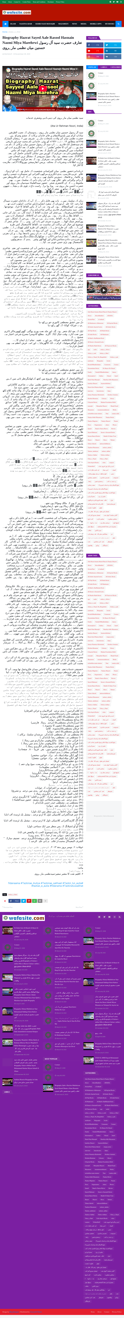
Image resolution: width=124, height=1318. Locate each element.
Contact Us (17, 2)
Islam (109, 391)
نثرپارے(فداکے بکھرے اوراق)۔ (98, 538)
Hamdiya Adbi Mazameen (110, 379)
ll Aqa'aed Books (92, 402)
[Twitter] (23, 901)
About (10, 2)
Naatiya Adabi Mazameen (95, 417)
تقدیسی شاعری (104, 477)
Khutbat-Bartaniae (93, 398)
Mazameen (91, 410)
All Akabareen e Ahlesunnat (95, 323)
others (107, 425)
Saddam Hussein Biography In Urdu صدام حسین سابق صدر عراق (26, 1081)
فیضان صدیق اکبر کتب (94, 515)
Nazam (116, 421)
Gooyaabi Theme (36, 1312)
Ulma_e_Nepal (92, 459)
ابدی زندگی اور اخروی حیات (106, 466)
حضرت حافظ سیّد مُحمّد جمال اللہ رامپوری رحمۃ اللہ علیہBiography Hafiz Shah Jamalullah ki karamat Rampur (27, 1028)
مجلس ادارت (100, 519)
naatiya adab (115, 413)
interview (90, 391)
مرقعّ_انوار (91, 526)
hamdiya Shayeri (92, 383)
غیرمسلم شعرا (111, 504)
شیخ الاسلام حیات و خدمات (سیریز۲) (109, 485)
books (108, 361)
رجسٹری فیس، (99, 481)
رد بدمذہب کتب (111, 481)
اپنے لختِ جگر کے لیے (93, 470)
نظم (114, 538)
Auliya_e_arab (92, 353)
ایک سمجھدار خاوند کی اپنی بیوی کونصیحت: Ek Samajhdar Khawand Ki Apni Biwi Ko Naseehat (67, 945)
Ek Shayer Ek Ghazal (109, 368)
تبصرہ (112, 474)
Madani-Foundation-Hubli (108, 402)
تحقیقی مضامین (92, 477)
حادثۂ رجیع (98, 1033)
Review (113, 428)
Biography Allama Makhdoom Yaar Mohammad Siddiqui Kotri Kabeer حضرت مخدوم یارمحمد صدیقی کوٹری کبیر (109, 179)
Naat (107, 413)
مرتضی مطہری (105, 523)
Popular (92, 67)
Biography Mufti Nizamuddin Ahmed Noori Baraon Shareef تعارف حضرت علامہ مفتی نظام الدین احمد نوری (109, 244)
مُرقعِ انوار (116, 523)
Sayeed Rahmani (92, 432)
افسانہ (114, 470)
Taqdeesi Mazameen (93, 447)
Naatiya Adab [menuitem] (25, 24)
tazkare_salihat (106, 451)
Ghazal (109, 376)
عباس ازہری (102, 496)
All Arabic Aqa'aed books (95, 327)
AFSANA (110, 315)
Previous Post (8, 907)
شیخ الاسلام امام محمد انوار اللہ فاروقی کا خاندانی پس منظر (108, 193)
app (89, 349)
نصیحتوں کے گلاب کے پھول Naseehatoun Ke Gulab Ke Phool (68, 957)
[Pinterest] (29, 901)
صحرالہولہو (91, 496)
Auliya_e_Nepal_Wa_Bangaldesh (97, 357)
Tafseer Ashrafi (92, 443)
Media (114, 410)
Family (90, 372)
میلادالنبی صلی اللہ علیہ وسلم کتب (97, 534)
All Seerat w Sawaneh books (96, 342)
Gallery (101, 376)
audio (95, 349)
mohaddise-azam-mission (95, 413)
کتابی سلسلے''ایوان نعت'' (110, 515)
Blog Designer (14, 1312)
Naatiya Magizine (93, 421)
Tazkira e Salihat (92, 455)
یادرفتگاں (105, 545)
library (112, 398)
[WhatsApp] (34, 901)
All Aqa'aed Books (112, 323)
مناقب (89, 530)
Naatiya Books (110, 417)
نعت (89, 541)
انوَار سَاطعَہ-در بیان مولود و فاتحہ (97, 474)
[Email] (40, 901)
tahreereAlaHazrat (105, 443)
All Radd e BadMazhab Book (96, 338)
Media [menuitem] (83, 24)
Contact (100, 73)
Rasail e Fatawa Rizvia (101, 428)
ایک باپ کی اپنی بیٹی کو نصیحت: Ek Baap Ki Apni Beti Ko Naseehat (66, 969)
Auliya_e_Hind (14, 32)
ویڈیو (97, 545)
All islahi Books (92, 334)
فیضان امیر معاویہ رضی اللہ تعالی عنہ (98, 511)
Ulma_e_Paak (104, 459)
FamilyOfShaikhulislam (102, 372)
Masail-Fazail (114, 406)
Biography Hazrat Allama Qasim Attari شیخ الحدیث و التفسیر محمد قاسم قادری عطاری (109, 260)
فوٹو (101, 507)
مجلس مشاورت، (112, 519)
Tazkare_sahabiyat (93, 451)
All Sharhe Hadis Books (94, 346)
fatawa (114, 372)
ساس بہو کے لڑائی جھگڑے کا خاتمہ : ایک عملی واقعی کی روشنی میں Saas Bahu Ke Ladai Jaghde (67, 995)
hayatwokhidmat (105, 383)
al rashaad (101, 319)
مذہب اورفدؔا (92, 523)
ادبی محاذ (105, 470)
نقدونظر (110, 541)
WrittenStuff (91, 466)
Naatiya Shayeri (105, 421)
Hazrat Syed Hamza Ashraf (95, 387)
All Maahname (104, 334)
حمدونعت (115, 477)
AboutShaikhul (99, 315)
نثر (111, 534)
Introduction (100, 391)
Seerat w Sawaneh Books (108, 432)
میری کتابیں (98, 530)
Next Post (79, 907)
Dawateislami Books (93, 368)
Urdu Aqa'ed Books (93, 462)
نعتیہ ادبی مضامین (99, 541)
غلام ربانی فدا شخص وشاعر (95, 504)
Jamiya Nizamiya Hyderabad (96, 394)
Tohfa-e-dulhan (105, 455)
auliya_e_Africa (105, 349)
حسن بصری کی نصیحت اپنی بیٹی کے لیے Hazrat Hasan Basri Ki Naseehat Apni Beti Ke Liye (68, 981)
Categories (116, 67)
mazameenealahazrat (103, 410)
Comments (107, 364)
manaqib (90, 406)
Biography (100, 361)
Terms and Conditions (39, 2)
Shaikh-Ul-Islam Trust (110, 436)
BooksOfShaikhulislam (94, 364)
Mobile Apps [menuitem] (95, 24)
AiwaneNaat (91, 319)
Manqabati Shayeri (101, 406)
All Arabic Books (110, 327)
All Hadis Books (104, 330)
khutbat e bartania (113, 394)
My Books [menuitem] (109, 24)
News (89, 425)
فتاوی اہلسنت (92, 507)
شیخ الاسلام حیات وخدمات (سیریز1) (98, 489)
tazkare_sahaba (107, 447)
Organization (98, 425)
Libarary (104, 398)
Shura (105, 440)
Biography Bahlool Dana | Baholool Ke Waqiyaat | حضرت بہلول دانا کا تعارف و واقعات (108, 229)
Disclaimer (51, 2)
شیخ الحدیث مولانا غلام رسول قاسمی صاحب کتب (101, 492)
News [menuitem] (74, 24)
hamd (116, 376)
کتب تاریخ (90, 519)
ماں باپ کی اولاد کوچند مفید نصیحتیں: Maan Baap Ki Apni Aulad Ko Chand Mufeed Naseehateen (67, 931)
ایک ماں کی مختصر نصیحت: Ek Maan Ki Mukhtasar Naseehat (67, 1033)
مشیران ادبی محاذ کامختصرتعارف (106, 526)
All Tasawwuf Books (110, 346)
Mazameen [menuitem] (63, 24)
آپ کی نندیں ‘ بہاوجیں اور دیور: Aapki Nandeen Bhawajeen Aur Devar (67, 1045)
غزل (112, 500)
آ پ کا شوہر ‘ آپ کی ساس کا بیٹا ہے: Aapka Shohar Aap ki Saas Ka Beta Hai (67, 1021)
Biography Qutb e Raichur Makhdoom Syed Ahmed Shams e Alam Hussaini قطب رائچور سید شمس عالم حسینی (109, 98)
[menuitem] (5, 24)
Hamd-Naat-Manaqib (94, 379)
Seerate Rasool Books (94, 436)
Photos (114, 425)
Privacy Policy (60, 2)
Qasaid (90, 428)
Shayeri (97, 440)
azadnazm (90, 361)
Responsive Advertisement (104, 816)
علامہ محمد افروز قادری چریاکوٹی (97, 500)
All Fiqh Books (92, 330)
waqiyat (111, 462)
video (104, 462)
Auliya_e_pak (114, 357)
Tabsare (112, 440)
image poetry (110, 387)
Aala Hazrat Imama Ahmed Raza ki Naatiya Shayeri (102, 312)
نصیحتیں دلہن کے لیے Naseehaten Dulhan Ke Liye (65, 1008)
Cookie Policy (27, 2)
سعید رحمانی (91, 485)
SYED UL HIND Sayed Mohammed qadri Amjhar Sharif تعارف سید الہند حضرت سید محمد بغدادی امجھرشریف (107, 1060)
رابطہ (89, 481)
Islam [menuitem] (13, 24)
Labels (104, 67)
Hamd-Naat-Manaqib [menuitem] (45, 24)
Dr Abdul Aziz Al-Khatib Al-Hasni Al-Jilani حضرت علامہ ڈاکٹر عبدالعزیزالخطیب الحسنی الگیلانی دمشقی (109, 162)
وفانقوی (90, 545)
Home (4, 2)
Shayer (90, 440)
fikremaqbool (91, 376)
